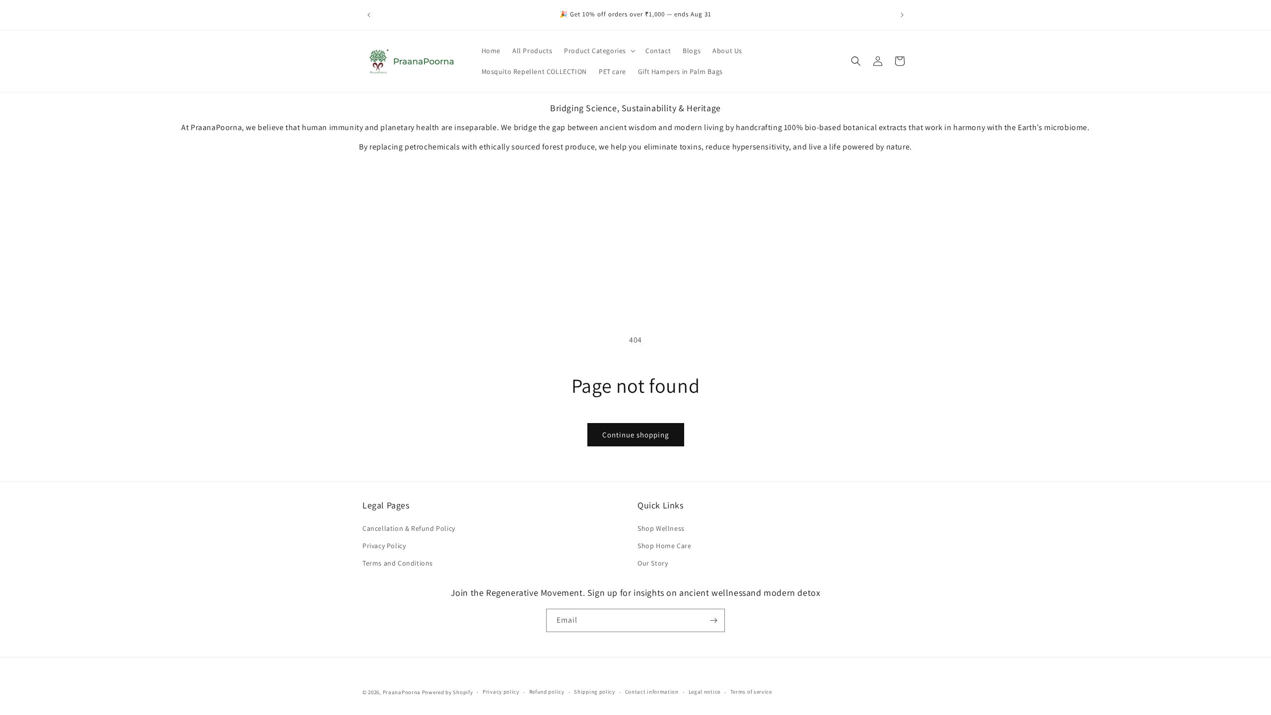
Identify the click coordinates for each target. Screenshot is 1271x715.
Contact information (652, 691)
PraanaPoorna (402, 692)
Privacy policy (501, 691)
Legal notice (704, 691)
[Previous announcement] (369, 15)
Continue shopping (635, 434)
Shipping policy (594, 691)
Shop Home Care (664, 545)
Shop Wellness (661, 528)
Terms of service (751, 691)
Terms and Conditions (397, 563)
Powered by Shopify (447, 692)
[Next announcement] (902, 15)
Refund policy (547, 691)
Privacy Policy (384, 545)
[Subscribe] (713, 620)
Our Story (652, 563)
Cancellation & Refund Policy (408, 528)
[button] (598, 50)
